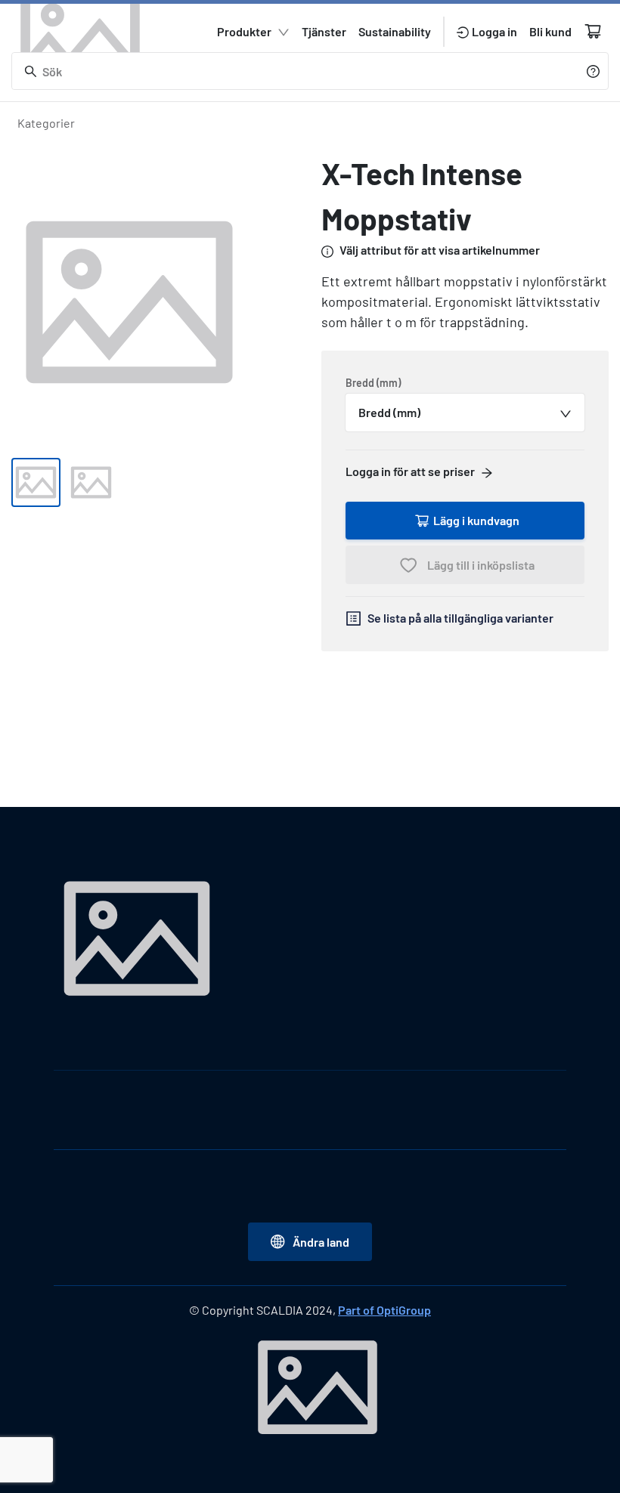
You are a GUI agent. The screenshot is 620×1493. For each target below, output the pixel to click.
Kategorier (46, 123)
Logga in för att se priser (410, 471)
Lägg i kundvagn (476, 520)
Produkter (244, 31)
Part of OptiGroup (384, 1310)
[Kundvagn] (593, 31)
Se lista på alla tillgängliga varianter (460, 617)
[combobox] (465, 412)
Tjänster (324, 31)
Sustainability (394, 31)
